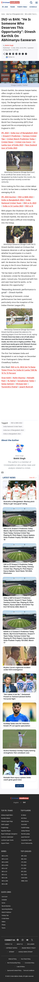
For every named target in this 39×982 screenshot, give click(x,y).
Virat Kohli (24, 824)
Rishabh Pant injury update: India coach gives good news (17, 778)
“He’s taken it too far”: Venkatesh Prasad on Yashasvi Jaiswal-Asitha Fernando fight (17, 696)
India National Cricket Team (12, 426)
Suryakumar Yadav (26, 840)
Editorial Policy (12, 959)
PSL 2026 (23, 865)
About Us (20, 944)
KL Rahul (23, 815)
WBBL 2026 (24, 881)
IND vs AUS (5, 859)
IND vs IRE (5, 884)
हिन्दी (24, 802)
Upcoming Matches (7, 909)
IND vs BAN (5, 862)
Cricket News (5, 918)
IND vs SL (4, 874)
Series (3, 903)
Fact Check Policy (25, 959)
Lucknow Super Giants (7, 840)
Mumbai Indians (5, 818)
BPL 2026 (23, 871)
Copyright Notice (11, 948)
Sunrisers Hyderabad (7, 837)
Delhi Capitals (5, 824)
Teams (12, 7)
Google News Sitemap (25, 952)
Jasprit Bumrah (25, 837)
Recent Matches (6, 906)
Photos (4, 925)
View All (32, 477)
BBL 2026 (23, 859)
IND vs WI (4, 878)
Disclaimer (30, 944)
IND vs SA (4, 871)
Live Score (4, 896)
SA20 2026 (24, 878)
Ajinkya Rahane (25, 831)
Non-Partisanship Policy (13, 963)
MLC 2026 (24, 874)
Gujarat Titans (5, 843)
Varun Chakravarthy (26, 843)
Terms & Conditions (28, 970)
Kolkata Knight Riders (7, 815)
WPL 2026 (24, 856)
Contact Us (8, 944)
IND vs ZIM (5, 881)
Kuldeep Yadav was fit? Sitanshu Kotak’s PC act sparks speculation (17, 724)
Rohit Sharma (25, 821)
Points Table (22, 7)
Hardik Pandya (25, 827)
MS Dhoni (24, 818)
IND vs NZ (4, 868)
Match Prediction (6, 912)
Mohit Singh (9, 45)
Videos (3, 921)
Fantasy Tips (5, 915)
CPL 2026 (23, 862)
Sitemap (11, 952)
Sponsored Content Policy (14, 970)
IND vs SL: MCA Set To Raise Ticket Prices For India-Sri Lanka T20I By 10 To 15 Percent (19, 370)
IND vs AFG (5, 856)
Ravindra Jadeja (25, 834)
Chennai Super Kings (7, 821)
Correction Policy (29, 963)
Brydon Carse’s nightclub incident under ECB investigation (17, 668)
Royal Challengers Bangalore (9, 834)
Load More (19, 786)
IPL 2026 (5, 7)
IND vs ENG (5, 865)
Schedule (33, 7)
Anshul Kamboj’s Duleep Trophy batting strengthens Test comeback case (19, 751)
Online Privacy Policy (29, 948)
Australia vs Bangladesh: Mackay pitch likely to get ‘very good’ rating (19, 502)
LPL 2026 (23, 868)
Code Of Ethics (21, 966)
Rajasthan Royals (6, 831)
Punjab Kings (4, 827)
